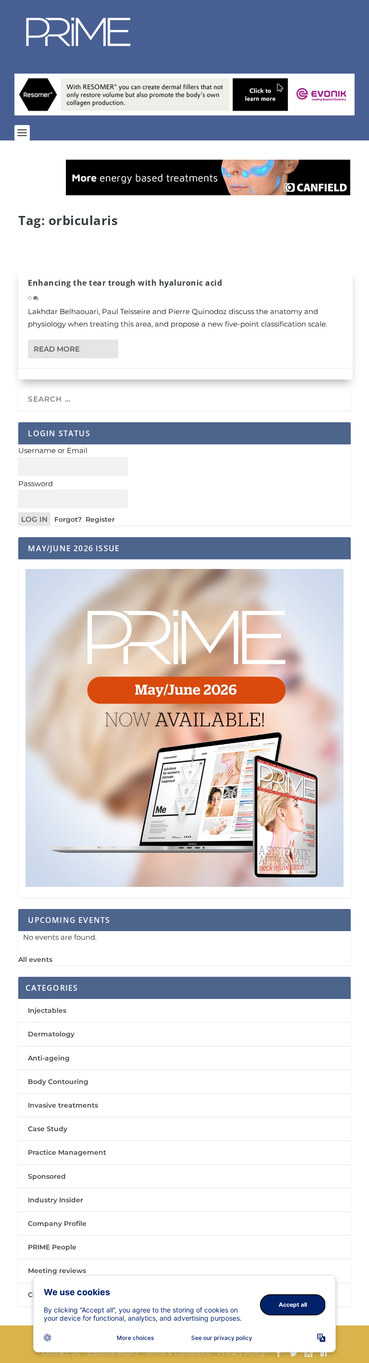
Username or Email (52, 450)
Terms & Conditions (177, 1353)
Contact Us (61, 1353)
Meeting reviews (57, 1270)
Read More (57, 348)
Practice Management (67, 1152)
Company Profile (57, 1223)
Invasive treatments (63, 1105)
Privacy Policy (241, 1353)
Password (35, 483)
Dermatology (51, 1034)
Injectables (47, 1010)
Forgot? (68, 519)
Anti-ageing (49, 1058)
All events (35, 959)
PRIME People (52, 1247)
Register (100, 519)
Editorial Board (112, 1353)
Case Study (47, 1128)
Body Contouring (58, 1081)
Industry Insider (55, 1200)
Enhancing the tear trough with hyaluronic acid (125, 283)
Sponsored (47, 1176)
